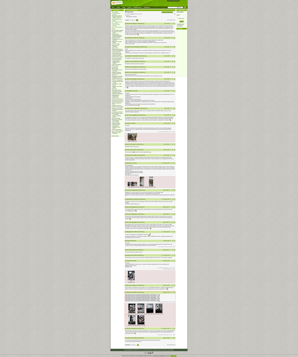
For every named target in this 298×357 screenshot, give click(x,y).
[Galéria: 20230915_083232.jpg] (159, 312)
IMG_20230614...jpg (132, 141)
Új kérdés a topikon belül (167, 12)
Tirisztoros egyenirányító (117, 112)
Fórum (123, 7)
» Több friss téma (115, 135)
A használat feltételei (128, 349)
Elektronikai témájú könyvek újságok (116, 124)
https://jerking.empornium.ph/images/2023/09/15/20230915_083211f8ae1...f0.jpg (142, 297)
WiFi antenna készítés (116, 129)
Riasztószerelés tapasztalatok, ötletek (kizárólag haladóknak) (117, 35)
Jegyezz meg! (181, 18)
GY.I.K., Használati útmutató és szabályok (148, 349)
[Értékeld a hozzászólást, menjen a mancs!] (170, 23)
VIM (127, 23)
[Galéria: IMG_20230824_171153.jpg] (151, 185)
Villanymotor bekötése (116, 64)
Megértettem (173, 355)
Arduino (113, 29)
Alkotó (128, 155)
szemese (128, 260)
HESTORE (173, 0)
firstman (128, 240)
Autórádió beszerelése (117, 105)
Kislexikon (177, 0)
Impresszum (160, 349)
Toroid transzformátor (116, 55)
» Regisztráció (180, 25)
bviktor (128, 123)
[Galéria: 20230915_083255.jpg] (140, 324)
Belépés (181, 21)
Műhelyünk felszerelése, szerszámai (117, 70)
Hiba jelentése (171, 349)
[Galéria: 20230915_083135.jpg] (140, 312)
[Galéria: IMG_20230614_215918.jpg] (132, 140)
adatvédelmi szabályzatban (159, 355)
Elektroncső (114, 74)
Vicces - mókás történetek (117, 130)
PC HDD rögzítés (115, 122)
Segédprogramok (137, 7)
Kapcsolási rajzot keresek (117, 101)
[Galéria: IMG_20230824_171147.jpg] (142, 185)
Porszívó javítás (115, 65)
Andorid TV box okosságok (117, 106)
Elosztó (165, 349)
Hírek (113, 7)
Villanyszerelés (115, 97)
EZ (141, 27)
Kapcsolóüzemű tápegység (115, 46)
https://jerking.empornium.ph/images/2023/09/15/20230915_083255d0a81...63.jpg (142, 300)
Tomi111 (128, 108)
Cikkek (118, 7)
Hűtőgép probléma (116, 37)
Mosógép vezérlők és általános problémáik (116, 73)
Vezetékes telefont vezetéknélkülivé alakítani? (116, 62)
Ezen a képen (128, 224)
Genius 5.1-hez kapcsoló (117, 99)
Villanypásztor (115, 67)
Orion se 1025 (115, 47)
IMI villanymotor (129, 12)
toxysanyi (132, 14)
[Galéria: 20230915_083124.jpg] (131, 312)
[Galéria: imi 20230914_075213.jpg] (131, 279)
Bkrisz (128, 61)
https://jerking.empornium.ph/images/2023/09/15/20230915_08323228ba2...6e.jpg (142, 298)
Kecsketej (134, 23)
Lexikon (129, 7)
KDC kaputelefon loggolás (117, 30)
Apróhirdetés (147, 7)
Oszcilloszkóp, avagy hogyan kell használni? (117, 54)
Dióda (128, 190)
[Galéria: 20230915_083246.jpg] (131, 324)
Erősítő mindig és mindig (117, 56)
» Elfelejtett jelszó (180, 24)
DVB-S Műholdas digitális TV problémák (117, 114)
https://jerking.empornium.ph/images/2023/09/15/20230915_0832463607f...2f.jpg (142, 299)
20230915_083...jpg (132, 313)
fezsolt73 (136, 55)
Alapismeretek (129, 16)
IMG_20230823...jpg (132, 187)
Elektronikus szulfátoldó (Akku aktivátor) (117, 120)
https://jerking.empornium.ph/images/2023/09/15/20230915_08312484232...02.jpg (142, 294)
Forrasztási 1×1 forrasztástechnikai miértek (116, 127)
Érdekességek (115, 68)
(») (143, 23)
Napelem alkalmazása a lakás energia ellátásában (117, 50)
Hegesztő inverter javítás (117, 108)
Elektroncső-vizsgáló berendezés (116, 133)
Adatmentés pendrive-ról (117, 78)
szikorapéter (129, 90)
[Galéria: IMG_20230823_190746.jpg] (132, 185)
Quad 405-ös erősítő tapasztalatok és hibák (117, 91)
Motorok (135, 16)
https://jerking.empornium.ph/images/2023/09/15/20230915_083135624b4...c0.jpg (142, 295)
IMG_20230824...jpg (142, 187)
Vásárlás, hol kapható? (117, 58)
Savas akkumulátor (116, 118)
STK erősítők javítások (116, 59)
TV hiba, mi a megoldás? (117, 80)
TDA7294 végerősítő (116, 51)
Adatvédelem (136, 349)
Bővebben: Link (131, 210)
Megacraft (129, 163)
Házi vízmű (114, 88)
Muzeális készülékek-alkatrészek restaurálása (117, 93)
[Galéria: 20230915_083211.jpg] (150, 312)
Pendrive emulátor (116, 44)
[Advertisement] (182, 53)
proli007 (128, 46)
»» (137, 344)
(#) (125, 23)
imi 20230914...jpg (131, 282)
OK (185, 7)
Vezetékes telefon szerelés (117, 100)
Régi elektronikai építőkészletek (115, 96)
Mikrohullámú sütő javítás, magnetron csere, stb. (117, 77)
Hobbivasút (169, 0)
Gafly (128, 144)
